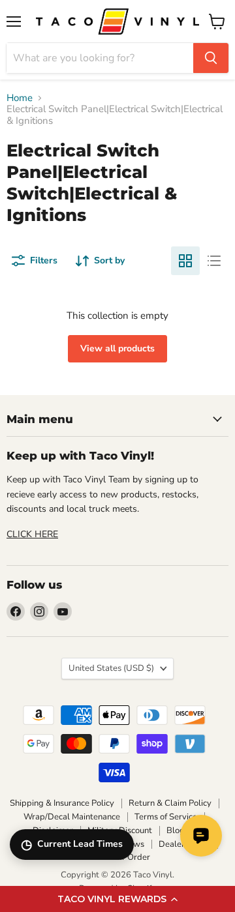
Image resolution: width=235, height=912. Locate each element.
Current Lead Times (72, 844)
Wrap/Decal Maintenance (72, 817)
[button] (117, 899)
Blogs (177, 830)
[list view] (214, 260)
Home (20, 98)
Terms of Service (165, 817)
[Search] (210, 58)
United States (111, 668)
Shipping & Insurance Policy (62, 803)
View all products (117, 348)
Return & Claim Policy (170, 803)
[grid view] (185, 260)
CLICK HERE (32, 534)
